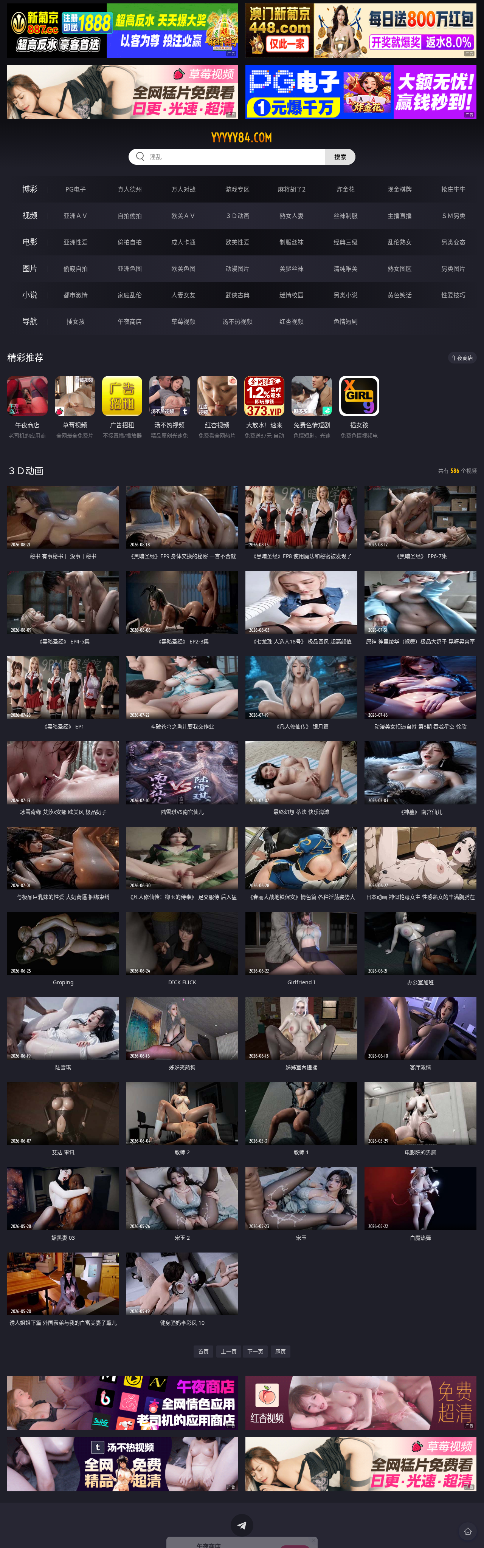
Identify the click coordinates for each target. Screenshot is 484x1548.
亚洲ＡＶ (76, 216)
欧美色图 (183, 268)
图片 (29, 268)
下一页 (255, 1351)
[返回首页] (468, 1531)
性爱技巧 (453, 295)
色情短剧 (346, 321)
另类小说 (346, 295)
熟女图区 (400, 268)
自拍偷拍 (130, 216)
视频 (29, 215)
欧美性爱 (237, 242)
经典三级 (346, 242)
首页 (203, 1351)
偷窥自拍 (76, 268)
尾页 (280, 1351)
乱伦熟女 (400, 242)
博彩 (29, 189)
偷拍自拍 (130, 242)
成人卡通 (183, 242)
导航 (29, 321)
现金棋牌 (400, 189)
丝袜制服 (346, 216)
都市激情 (76, 295)
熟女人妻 (291, 216)
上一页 (229, 1351)
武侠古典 (237, 295)
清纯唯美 (346, 268)
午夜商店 (130, 321)
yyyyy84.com (241, 137)
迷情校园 (291, 295)
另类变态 (453, 242)
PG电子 (75, 189)
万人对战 (183, 189)
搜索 (340, 157)
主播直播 (400, 216)
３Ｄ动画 (237, 216)
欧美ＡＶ (183, 216)
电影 (29, 242)
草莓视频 (183, 321)
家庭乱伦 (130, 295)
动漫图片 (237, 268)
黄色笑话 (400, 295)
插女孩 (76, 321)
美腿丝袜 (291, 268)
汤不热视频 (237, 321)
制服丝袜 (291, 242)
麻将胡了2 (292, 189)
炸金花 (346, 189)
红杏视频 (291, 321)
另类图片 (453, 268)
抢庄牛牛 (453, 189)
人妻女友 (183, 295)
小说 (29, 295)
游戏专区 (237, 189)
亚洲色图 (130, 268)
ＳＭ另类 (453, 216)
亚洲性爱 (76, 242)
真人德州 (130, 189)
